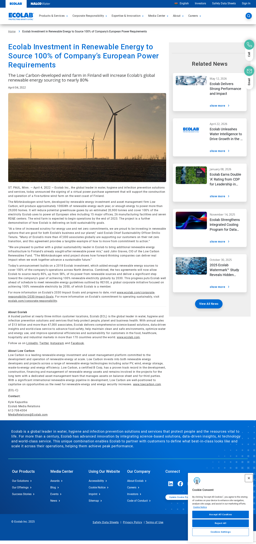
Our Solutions (20, 480)
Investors (200, 3)
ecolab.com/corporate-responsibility (32, 300)
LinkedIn (32, 343)
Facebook (77, 343)
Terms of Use (155, 522)
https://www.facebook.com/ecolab (180, 483)
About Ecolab (135, 480)
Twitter (44, 343)
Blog (53, 487)
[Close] (249, 478)
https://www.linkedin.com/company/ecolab (170, 483)
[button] (67, 16)
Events (54, 494)
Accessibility (96, 480)
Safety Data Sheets (224, 3)
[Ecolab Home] (21, 17)
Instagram (57, 343)
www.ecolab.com (128, 337)
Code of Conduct (137, 500)
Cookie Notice (200, 507)
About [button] (177, 15)
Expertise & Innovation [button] (126, 15)
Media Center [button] (156, 15)
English (184, 3)
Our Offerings (20, 487)
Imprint (93, 494)
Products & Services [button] (52, 15)
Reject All (220, 523)
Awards (55, 480)
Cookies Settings (221, 532)
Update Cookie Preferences (183, 497)
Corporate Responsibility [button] (88, 15)
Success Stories (22, 494)
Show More (217, 105)
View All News (208, 303)
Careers (131, 487)
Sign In (246, 3)
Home (11, 31)
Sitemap (94, 500)
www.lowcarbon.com (147, 384)
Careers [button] (193, 15)
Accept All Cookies (220, 514)
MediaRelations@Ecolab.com (28, 414)
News (53, 500)
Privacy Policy (132, 522)
